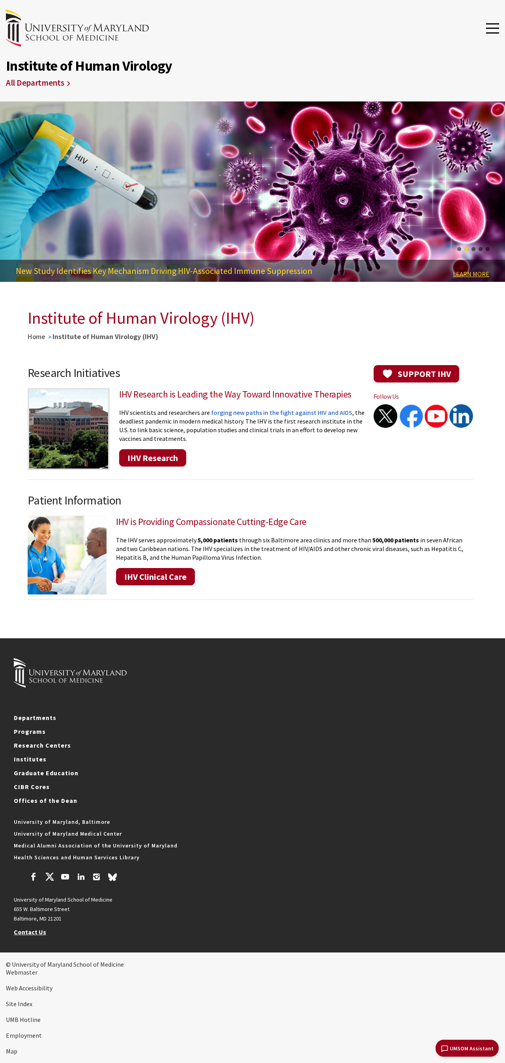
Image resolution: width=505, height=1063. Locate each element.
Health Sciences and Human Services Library (77, 857)
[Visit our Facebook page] (33, 878)
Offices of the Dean (45, 800)
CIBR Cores (32, 787)
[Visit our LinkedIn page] (81, 878)
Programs (30, 731)
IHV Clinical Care (155, 576)
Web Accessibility (29, 988)
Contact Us (30, 932)
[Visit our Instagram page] (96, 878)
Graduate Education (46, 773)
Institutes (30, 759)
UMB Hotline (23, 1020)
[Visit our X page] (49, 878)
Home (36, 336)
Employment (24, 1035)
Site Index (19, 1004)
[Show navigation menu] (492, 29)
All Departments (35, 82)
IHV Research (152, 457)
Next (493, 194)
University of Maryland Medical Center (68, 833)
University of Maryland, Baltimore (62, 821)
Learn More (471, 274)
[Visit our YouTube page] (65, 878)
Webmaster (21, 972)
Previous (12, 194)
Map (11, 1051)
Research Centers (42, 745)
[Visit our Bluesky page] (112, 879)
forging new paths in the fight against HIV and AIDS (281, 412)
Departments (35, 718)
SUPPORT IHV (424, 373)
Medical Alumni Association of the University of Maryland (96, 845)
